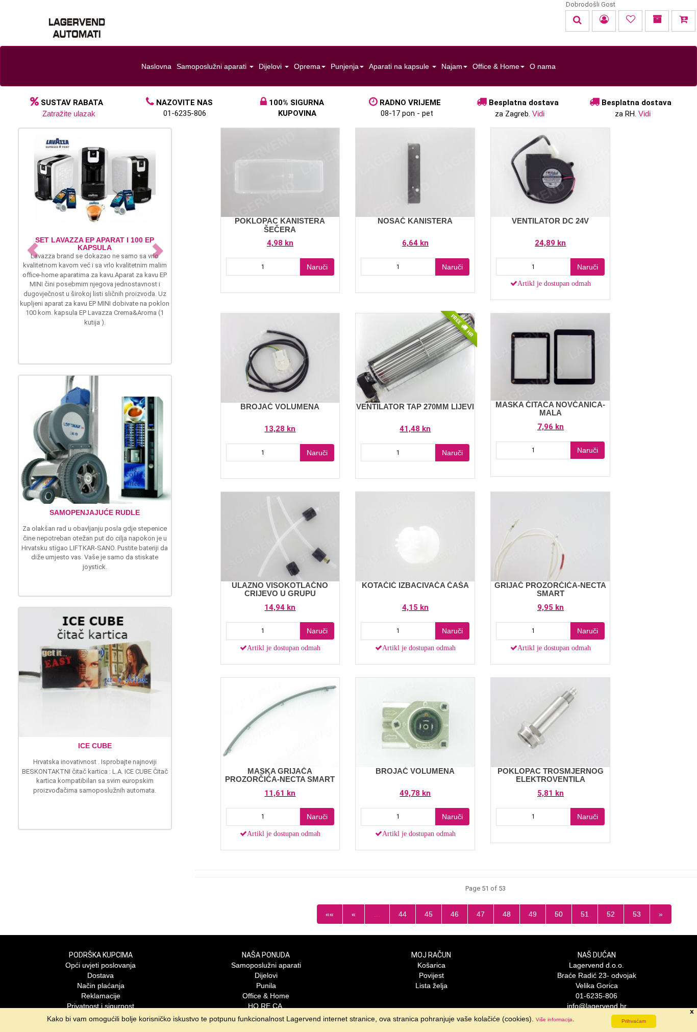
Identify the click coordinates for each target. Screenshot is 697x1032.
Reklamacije (100, 996)
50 (559, 914)
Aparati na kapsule (400, 66)
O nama (543, 66)
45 (429, 914)
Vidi (538, 113)
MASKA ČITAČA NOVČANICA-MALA (550, 408)
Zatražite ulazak (68, 113)
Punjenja (345, 66)
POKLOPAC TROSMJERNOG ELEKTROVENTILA (550, 775)
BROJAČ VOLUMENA (279, 406)
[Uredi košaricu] (683, 21)
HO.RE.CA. (266, 1006)
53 (637, 914)
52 (611, 914)
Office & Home (495, 66)
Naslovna (156, 66)
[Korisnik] (603, 21)
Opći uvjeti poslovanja (100, 965)
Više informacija (554, 1019)
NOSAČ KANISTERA (415, 220)
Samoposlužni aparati (212, 66)
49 (533, 914)
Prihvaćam (633, 1021)
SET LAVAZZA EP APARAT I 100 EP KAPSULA (94, 244)
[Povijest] (656, 21)
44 (403, 914)
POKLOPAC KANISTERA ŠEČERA (280, 225)
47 (481, 914)
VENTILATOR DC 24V (550, 220)
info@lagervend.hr (597, 1006)
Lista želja (431, 985)
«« (330, 914)
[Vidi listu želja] (630, 21)
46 (455, 914)
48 (507, 914)
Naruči (317, 267)
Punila (266, 985)
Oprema (307, 66)
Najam (451, 66)
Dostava (100, 975)
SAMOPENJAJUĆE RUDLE (94, 512)
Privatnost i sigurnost (100, 1006)
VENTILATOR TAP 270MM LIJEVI (415, 406)
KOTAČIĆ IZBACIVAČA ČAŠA (415, 585)
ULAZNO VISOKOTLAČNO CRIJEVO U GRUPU (280, 589)
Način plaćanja (101, 985)
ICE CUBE (95, 746)
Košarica (431, 965)
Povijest (431, 975)
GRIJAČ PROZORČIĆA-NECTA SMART (550, 589)
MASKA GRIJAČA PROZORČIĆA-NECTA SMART (280, 775)
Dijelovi (271, 66)
